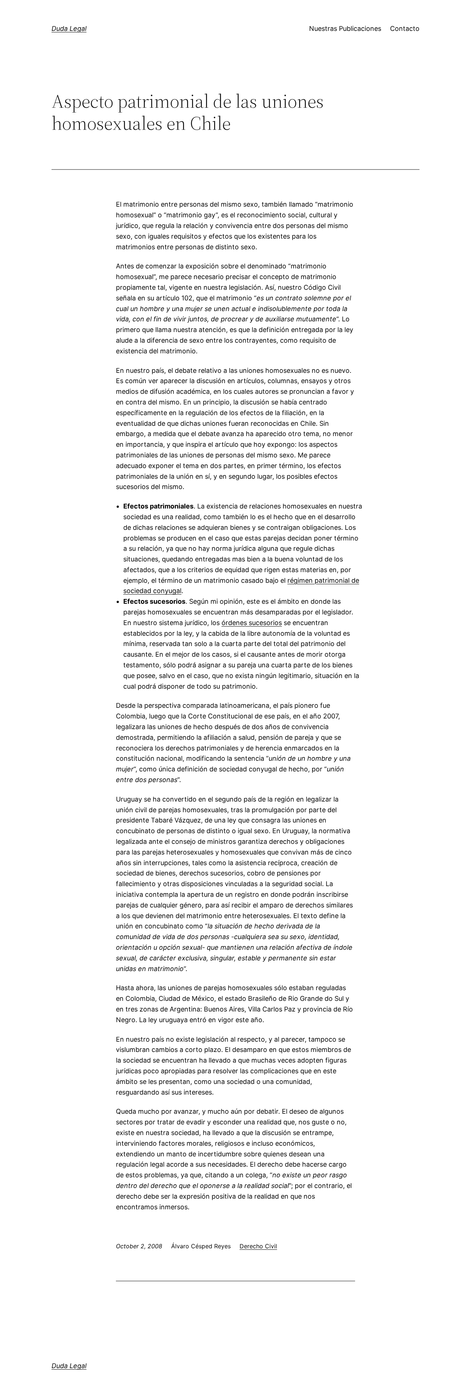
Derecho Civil (258, 1246)
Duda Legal (69, 28)
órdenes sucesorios (252, 623)
